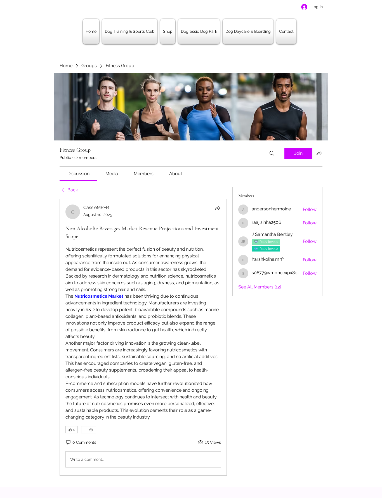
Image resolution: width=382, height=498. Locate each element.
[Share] (217, 208)
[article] (143, 337)
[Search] (271, 153)
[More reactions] (88, 429)
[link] (78, 173)
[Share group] (319, 153)
